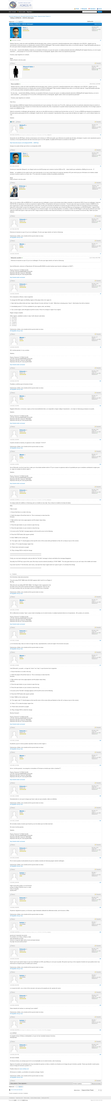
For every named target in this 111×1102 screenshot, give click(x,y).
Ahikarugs (22, 186)
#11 (100, 405)
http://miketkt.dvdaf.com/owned (17, 277)
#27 (100, 985)
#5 (100, 199)
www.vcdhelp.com (24, 1068)
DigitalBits (14, 237)
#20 (100, 795)
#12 (100, 439)
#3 (100, 134)
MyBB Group (25, 1100)
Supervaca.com (19, 1098)
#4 (100, 166)
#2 (100, 79)
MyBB (15, 1100)
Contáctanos (12, 1098)
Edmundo (23, 219)
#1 (100, 40)
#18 (100, 740)
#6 (100, 228)
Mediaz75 (22, 125)
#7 (100, 253)
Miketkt (22, 244)
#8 (100, 293)
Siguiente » (21, 21)
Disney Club (20, 237)
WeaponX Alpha (28, 66)
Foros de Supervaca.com (14, 16)
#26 (100, 958)
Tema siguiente (22, 1083)
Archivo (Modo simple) (35, 1098)
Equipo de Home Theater (43, 16)
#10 (100, 380)
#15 (100, 609)
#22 (100, 857)
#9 (100, 347)
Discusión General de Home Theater (29, 16)
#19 (100, 765)
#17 (100, 665)
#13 (100, 464)
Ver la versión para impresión (16, 1089)
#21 (100, 820)
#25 (100, 932)
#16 (100, 640)
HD (10, 237)
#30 (100, 1054)
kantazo (22, 873)
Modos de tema (98, 24)
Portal (77, 8)
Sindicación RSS (45, 1098)
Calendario (92, 8)
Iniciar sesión (22, 11)
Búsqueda (84, 8)
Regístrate (29, 11)
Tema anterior (14, 1083)
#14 (100, 499)
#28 (100, 1005)
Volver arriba (26, 1098)
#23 (100, 882)
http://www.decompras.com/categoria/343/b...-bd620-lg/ (24, 142)
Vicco (24, 27)
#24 (100, 907)
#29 (100, 1029)
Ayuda (100, 8)
